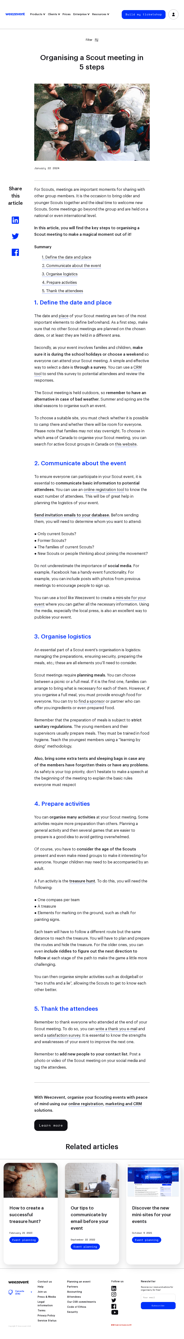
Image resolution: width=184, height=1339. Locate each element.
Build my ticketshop (144, 14)
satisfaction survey (63, 1035)
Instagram (113, 1294)
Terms (42, 1310)
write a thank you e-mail (116, 1029)
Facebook (113, 1306)
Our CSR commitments (81, 1302)
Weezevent (17, 14)
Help (41, 1287)
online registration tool (104, 490)
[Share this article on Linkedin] (15, 222)
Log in (173, 14)
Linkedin (113, 1288)
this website (126, 444)
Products (36, 14)
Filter (89, 39)
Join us (42, 1292)
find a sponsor (92, 701)
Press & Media (47, 1297)
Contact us (45, 1282)
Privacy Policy (46, 1315)
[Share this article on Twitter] (15, 239)
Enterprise (80, 14)
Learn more (51, 1125)
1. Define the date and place (66, 257)
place (64, 316)
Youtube (114, 1312)
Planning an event (79, 1282)
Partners (72, 1287)
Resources (99, 14)
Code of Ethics (76, 1307)
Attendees (74, 1297)
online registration (85, 1104)
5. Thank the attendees (62, 291)
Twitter (113, 1300)
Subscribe (158, 1305)
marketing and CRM (123, 1104)
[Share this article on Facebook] (15, 255)
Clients (53, 14)
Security (72, 1312)
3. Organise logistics (60, 274)
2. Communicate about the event (71, 266)
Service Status (47, 1321)
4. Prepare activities (59, 283)
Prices (67, 14)
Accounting (74, 1292)
